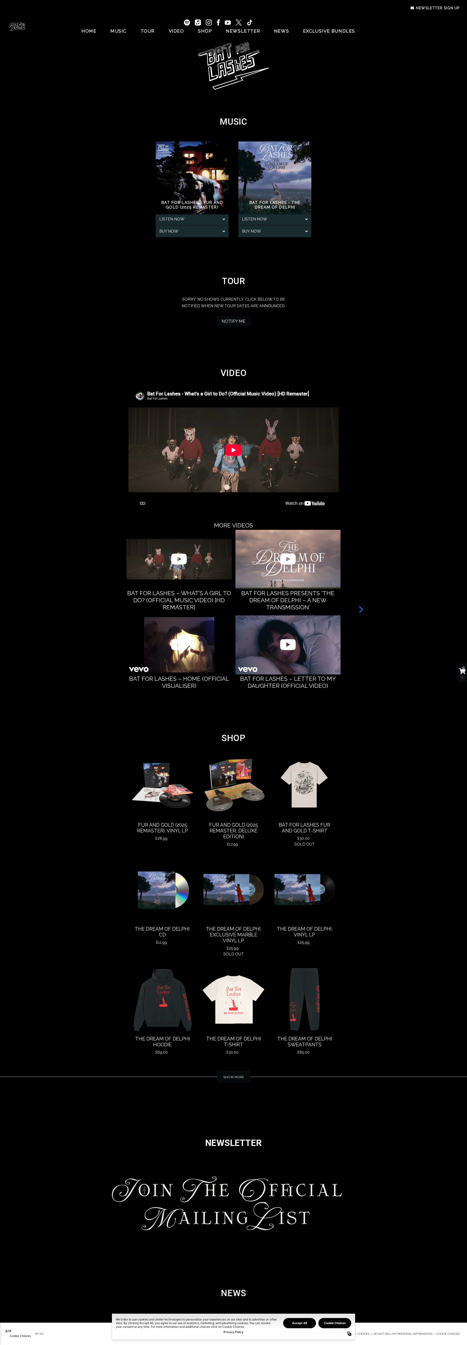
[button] (361, 609)
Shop (205, 31)
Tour (148, 31)
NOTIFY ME (233, 321)
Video (176, 31)
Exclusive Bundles (329, 31)
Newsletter (243, 31)
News (281, 31)
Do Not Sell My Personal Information (403, 1334)
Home (88, 31)
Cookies (363, 1334)
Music (118, 31)
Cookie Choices (448, 1334)
